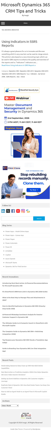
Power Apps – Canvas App (14, 235)
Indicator (34, 74)
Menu (25, 23)
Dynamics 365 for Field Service (15, 266)
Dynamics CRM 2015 (41, 71)
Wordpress (36, 429)
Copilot (8, 255)
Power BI (8, 247)
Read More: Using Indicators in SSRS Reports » (19, 65)
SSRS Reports (21, 74)
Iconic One (14, 429)
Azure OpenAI (10, 259)
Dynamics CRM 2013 (27, 71)
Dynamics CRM (14, 71)
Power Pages (10, 239)
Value (23, 77)
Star (18, 77)
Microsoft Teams (11, 263)
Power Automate (11, 243)
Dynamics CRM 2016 (9, 74)
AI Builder (8, 251)
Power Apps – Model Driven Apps (17, 231)
